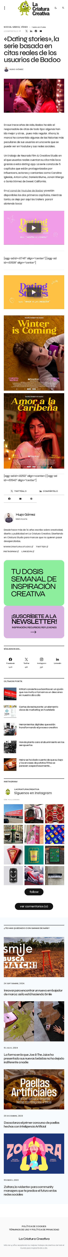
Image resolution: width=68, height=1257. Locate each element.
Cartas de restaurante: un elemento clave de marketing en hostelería (38, 708)
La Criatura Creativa (34, 1239)
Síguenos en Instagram (33, 793)
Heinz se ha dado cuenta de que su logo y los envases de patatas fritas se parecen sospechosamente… (41, 762)
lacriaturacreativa (26, 789)
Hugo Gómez (16, 69)
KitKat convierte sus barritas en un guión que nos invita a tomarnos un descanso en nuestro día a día (41, 692)
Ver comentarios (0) (34, 906)
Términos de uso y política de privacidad (34, 1230)
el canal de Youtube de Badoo (25, 190)
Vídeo (24, 27)
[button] (6, 8)
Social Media (12, 27)
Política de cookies (34, 1226)
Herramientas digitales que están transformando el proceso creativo (38, 726)
